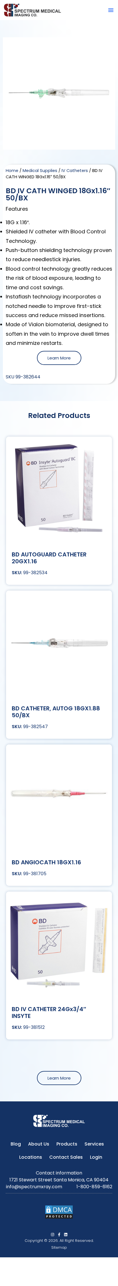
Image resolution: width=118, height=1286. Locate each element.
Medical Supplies (40, 170)
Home (12, 170)
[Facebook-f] (59, 1234)
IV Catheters (75, 170)
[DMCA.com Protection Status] (59, 1217)
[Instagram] (52, 1234)
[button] (111, 10)
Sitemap (59, 1247)
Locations (30, 1157)
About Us (38, 1144)
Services (94, 1144)
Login (96, 1157)
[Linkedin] (66, 1234)
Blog (16, 1144)
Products (66, 1144)
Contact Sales (66, 1157)
